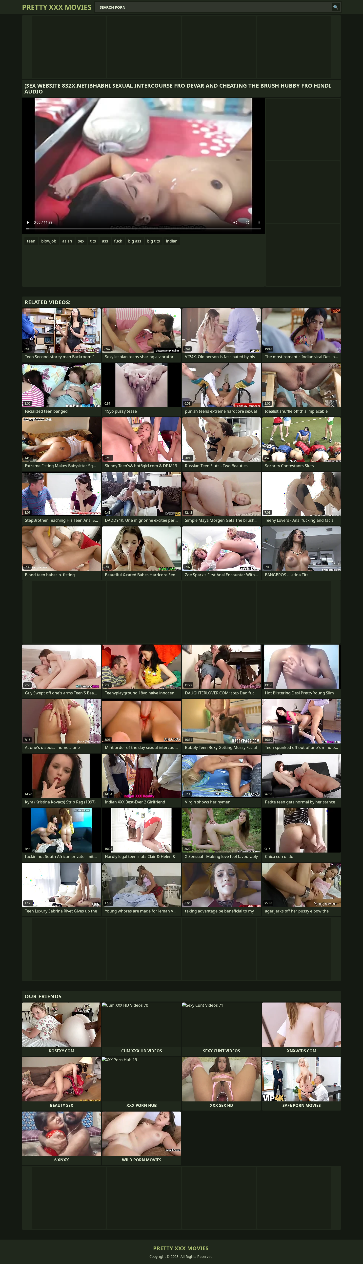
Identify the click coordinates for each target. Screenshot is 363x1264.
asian (67, 241)
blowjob (48, 241)
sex (81, 241)
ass (105, 241)
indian (172, 241)
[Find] (336, 7)
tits (93, 241)
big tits (153, 241)
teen (31, 241)
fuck (118, 241)
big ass (134, 241)
